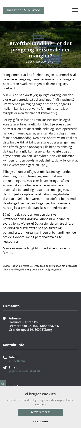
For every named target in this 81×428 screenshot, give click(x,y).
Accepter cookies (40, 412)
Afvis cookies (40, 421)
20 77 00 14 (17, 361)
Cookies (3, 383)
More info (40, 404)
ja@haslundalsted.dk (25, 371)
